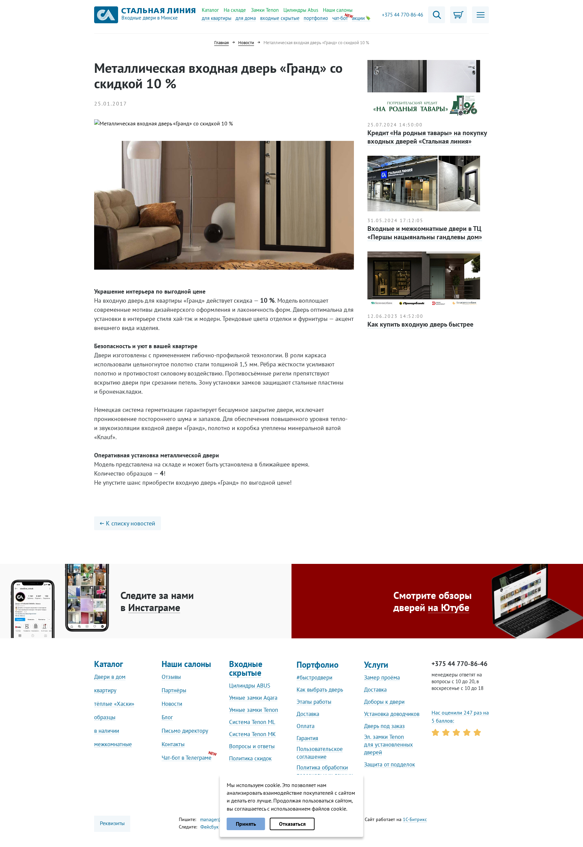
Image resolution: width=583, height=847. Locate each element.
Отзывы (171, 676)
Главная (221, 43)
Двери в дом (110, 676)
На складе (235, 10)
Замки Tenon (265, 10)
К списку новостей (130, 523)
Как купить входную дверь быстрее (420, 324)
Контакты (173, 744)
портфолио (316, 18)
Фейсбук (209, 827)
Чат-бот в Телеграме (187, 757)
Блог (167, 717)
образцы (104, 717)
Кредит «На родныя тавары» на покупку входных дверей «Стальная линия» (427, 137)
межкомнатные (113, 744)
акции (359, 18)
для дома (245, 18)
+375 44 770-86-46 (402, 15)
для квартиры (216, 18)
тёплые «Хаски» (114, 703)
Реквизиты (112, 823)
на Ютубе (448, 607)
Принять (246, 823)
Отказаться (292, 823)
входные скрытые (280, 18)
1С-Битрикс (415, 819)
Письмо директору (185, 730)
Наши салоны (338, 10)
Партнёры (174, 690)
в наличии (106, 730)
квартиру (105, 690)
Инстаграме (154, 607)
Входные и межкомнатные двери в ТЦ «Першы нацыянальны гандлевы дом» (424, 232)
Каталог (210, 10)
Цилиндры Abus (300, 10)
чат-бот (340, 18)
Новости (246, 43)
